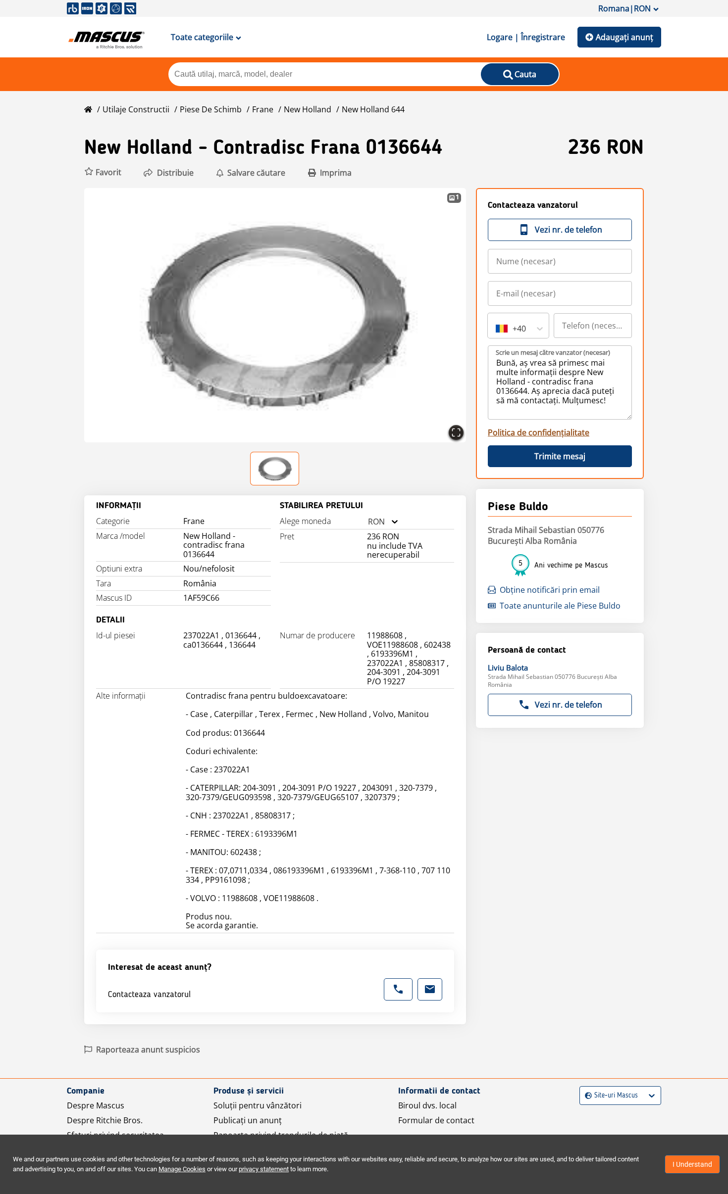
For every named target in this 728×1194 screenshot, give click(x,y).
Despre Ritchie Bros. (105, 1120)
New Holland (307, 109)
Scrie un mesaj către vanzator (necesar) (553, 352)
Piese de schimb (211, 109)
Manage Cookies (182, 1169)
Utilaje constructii (136, 109)
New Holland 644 (373, 109)
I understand (692, 1164)
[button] (102, 172)
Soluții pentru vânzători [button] (257, 1105)
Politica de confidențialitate (538, 432)
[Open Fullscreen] (456, 432)
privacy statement (264, 1169)
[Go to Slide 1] (275, 468)
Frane (262, 109)
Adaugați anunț (624, 37)
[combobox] (368, 521)
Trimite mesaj (559, 456)
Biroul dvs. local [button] (427, 1105)
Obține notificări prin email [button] (550, 589)
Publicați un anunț (247, 1120)
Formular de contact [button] (436, 1120)
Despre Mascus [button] (95, 1105)
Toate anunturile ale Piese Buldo (560, 605)
